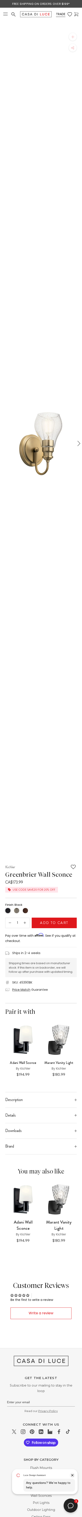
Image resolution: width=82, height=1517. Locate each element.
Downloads (13, 1131)
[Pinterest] (32, 1431)
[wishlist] (70, 14)
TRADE (60, 14)
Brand (9, 1146)
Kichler (10, 867)
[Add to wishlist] (73, 866)
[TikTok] (68, 1431)
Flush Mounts (41, 1468)
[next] (78, 443)
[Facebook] (59, 1431)
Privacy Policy (48, 1411)
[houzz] (50, 1431)
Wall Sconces (41, 1496)
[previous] (3, 443)
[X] (14, 1431)
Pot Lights (41, 1503)
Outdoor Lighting (41, 1510)
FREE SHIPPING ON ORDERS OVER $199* (41, 4)
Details (10, 1115)
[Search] (13, 14)
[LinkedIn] (41, 1431)
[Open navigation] (5, 14)
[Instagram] (23, 1431)
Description (14, 1100)
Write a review (41, 1313)
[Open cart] (76, 14)
